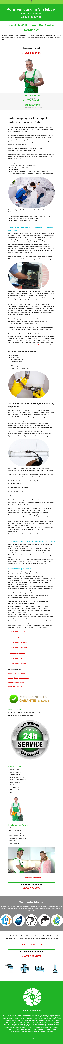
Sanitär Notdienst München (17, 1022)
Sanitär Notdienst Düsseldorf (23, 1024)
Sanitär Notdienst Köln (32, 1022)
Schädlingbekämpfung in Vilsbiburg (18, 678)
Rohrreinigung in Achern (17, 653)
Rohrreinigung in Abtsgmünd (18, 647)
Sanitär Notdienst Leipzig (31, 1026)
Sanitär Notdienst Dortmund (40, 1024)
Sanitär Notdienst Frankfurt (47, 1022)
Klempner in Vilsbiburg (15, 686)
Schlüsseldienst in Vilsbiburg (16, 682)
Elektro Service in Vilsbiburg (16, 673)
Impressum (27, 1039)
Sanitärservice (42, 345)
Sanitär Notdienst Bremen (15, 1026)
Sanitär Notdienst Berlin (43, 1020)
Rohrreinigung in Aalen (17, 637)
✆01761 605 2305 (31, 17)
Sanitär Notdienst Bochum (40, 1027)
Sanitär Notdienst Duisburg (24, 1027)
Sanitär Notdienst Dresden (46, 1026)
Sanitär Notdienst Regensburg (36, 1029)
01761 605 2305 (31, 52)
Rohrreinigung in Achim (17, 658)
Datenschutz (35, 1039)
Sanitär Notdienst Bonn (20, 1029)
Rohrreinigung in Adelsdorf (18, 663)
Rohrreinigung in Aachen (17, 631)
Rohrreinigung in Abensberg (18, 642)
